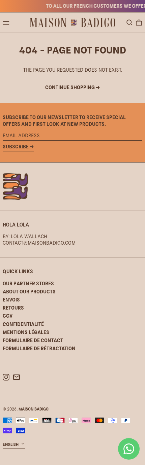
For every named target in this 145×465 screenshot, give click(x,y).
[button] (129, 22)
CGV (7, 316)
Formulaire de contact (33, 340)
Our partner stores (28, 283)
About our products (29, 291)
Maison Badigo (34, 409)
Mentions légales (26, 332)
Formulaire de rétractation (39, 348)
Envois (11, 299)
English (11, 444)
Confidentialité (23, 324)
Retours (13, 308)
